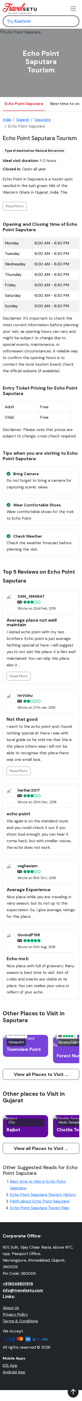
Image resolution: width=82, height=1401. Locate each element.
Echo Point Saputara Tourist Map (39, 1207)
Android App (14, 1372)
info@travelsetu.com (23, 1290)
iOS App (10, 1365)
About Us (11, 1307)
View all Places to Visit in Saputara (46, 1074)
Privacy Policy (15, 1314)
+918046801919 (18, 1283)
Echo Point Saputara (24, 103)
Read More (15, 206)
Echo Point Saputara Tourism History (43, 1194)
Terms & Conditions (20, 1321)
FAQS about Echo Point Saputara (39, 1201)
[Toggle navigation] (73, 8)
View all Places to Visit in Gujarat (46, 1148)
